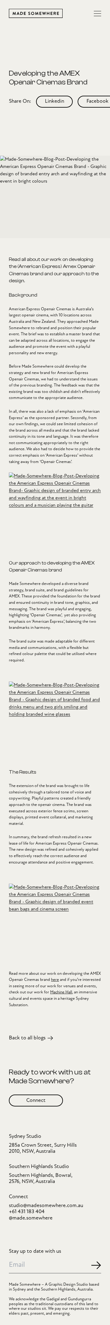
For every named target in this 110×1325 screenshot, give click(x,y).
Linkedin (54, 101)
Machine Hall (61, 992)
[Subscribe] (96, 1265)
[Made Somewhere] (36, 13)
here (55, 980)
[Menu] (97, 13)
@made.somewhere (31, 1218)
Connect (36, 1100)
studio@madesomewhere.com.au (46, 1205)
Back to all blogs (27, 1038)
